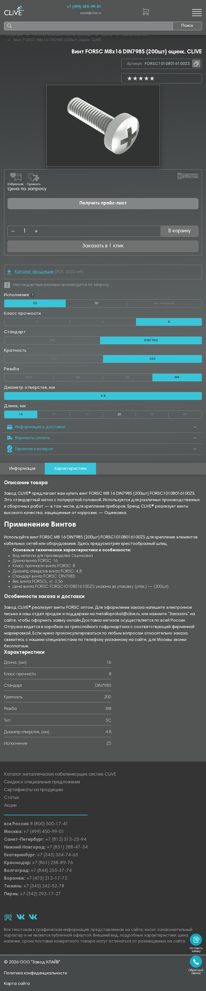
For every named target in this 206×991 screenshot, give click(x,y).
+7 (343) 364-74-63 (57, 855)
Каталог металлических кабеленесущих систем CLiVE (60, 774)
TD (111, 304)
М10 (39, 376)
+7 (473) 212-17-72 (46, 878)
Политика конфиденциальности (35, 973)
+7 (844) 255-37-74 (51, 871)
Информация (22, 469)
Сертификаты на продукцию (33, 790)
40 (192, 413)
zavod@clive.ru (90, 13)
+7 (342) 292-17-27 (40, 894)
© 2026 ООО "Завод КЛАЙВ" (32, 962)
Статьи (11, 798)
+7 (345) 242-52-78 (43, 886)
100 (77, 358)
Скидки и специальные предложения (42, 782)
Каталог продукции (34, 272)
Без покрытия (178, 302)
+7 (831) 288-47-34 (67, 847)
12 (93, 413)
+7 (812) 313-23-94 (65, 840)
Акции (10, 805)
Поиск (187, 26)
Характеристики (70, 469)
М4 (89, 376)
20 (119, 414)
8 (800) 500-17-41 (49, 824)
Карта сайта (17, 984)
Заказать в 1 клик (103, 246)
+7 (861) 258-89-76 (52, 863)
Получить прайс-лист (103, 203)
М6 (138, 376)
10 (61, 413)
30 (159, 413)
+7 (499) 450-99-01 (84, 7)
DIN (75, 339)
